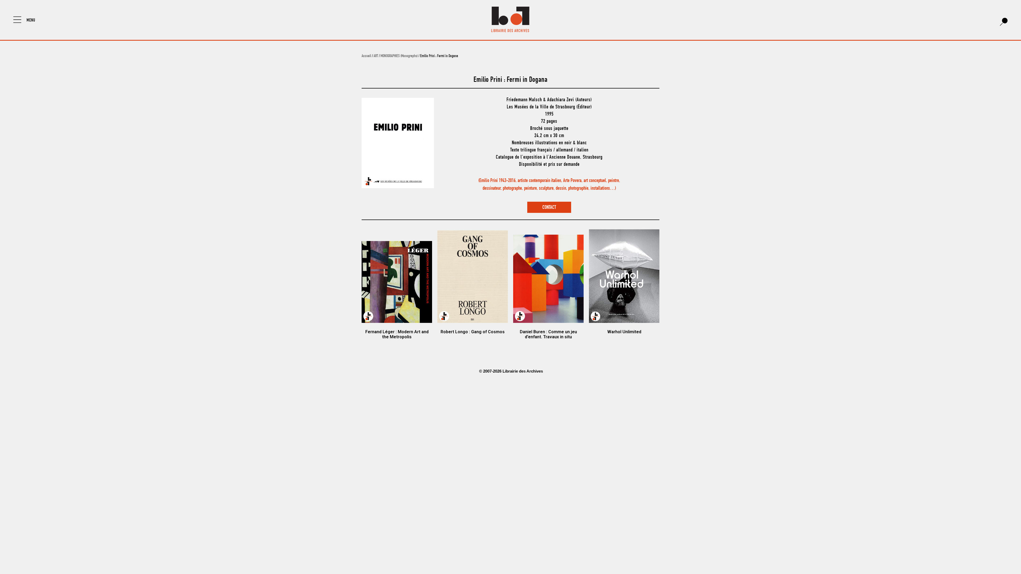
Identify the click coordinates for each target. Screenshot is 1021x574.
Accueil (366, 56)
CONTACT (549, 207)
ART (376, 56)
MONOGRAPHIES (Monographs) (399, 56)
